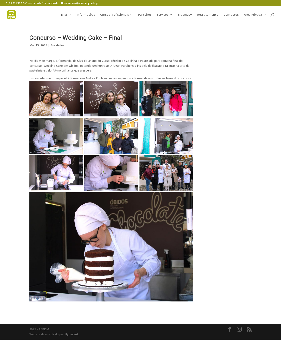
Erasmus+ (185, 14)
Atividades (57, 45)
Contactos (231, 14)
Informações (86, 14)
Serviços (162, 14)
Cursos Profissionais (114, 14)
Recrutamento (207, 14)
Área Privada (253, 14)
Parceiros (144, 14)
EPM (64, 14)
